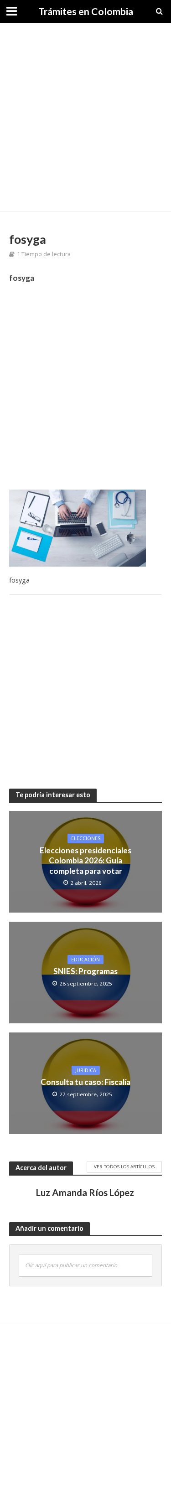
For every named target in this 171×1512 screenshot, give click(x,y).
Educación (85, 959)
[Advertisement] (85, 117)
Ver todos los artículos (124, 1166)
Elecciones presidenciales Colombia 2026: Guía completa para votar (85, 861)
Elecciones (85, 838)
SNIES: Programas (85, 971)
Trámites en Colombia (85, 11)
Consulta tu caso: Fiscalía (85, 1082)
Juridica (85, 1070)
